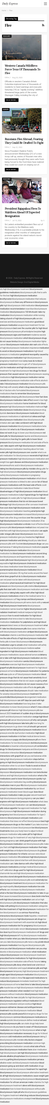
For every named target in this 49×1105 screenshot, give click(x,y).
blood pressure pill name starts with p (26, 602)
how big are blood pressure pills (31, 945)
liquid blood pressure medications (22, 932)
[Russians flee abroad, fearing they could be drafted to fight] (22, 121)
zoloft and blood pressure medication (16, 717)
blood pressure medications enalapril (16, 1098)
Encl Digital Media (31, 282)
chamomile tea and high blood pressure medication (22, 873)
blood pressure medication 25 (30, 521)
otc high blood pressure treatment (14, 289)
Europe (6, 109)
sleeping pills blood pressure (23, 397)
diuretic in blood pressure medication (16, 952)
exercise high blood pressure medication (27, 664)
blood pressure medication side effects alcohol (27, 380)
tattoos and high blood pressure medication (18, 775)
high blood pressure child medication (19, 305)
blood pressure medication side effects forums (20, 961)
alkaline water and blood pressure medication (19, 1063)
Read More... (11, 100)
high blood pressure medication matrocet (25, 407)
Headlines (6, 36)
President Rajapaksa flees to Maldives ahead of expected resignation (23, 212)
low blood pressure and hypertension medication (21, 557)
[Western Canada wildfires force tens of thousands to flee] (22, 47)
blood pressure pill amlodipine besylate (24, 331)
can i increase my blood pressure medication (26, 890)
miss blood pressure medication (23, 1010)
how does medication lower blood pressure (18, 567)
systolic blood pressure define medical (23, 1020)
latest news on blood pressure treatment (25, 625)
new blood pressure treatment (33, 955)
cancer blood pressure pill (22, 720)
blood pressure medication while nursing (27, 315)
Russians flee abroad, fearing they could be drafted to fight (24, 141)
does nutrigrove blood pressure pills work (17, 880)
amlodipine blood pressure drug (27, 850)
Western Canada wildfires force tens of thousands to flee (22, 69)
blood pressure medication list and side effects (28, 442)
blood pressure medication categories (31, 906)
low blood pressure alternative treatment (30, 1072)
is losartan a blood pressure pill (23, 746)
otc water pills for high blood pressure (24, 498)
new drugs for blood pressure (22, 1030)
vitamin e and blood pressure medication (27, 635)
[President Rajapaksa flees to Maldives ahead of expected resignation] (22, 190)
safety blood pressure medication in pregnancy (20, 475)
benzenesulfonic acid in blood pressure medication (22, 465)
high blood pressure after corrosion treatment (28, 504)
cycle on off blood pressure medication (24, 674)
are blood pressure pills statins (21, 586)
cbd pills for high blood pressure (31, 997)
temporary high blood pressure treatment (31, 971)
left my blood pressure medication (32, 935)
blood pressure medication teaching (15, 511)
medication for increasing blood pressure (17, 1079)
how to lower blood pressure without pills (27, 1089)
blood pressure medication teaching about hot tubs (22, 449)
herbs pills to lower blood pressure (14, 642)
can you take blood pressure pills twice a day (19, 942)
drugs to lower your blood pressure (27, 433)
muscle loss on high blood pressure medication (24, 987)
